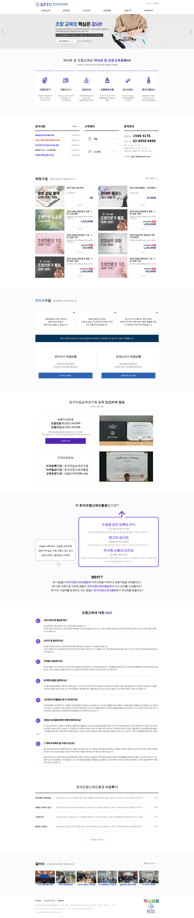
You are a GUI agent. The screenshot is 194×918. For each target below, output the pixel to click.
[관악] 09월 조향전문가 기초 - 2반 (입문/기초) (142, 259)
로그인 (149, 3)
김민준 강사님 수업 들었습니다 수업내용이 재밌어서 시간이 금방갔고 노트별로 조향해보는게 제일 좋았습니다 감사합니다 (101, 817)
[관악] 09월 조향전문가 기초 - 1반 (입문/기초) (79, 236)
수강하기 (80, 205)
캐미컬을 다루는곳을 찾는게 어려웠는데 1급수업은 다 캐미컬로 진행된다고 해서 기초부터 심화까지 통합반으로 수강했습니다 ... (103, 807)
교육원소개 (45, 10)
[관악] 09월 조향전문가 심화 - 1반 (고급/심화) (79, 212)
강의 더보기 (150, 178)
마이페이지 (148, 10)
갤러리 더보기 (149, 863)
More (75, 126)
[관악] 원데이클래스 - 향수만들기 (143, 187)
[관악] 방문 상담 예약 (75, 187)
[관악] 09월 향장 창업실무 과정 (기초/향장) (142, 236)
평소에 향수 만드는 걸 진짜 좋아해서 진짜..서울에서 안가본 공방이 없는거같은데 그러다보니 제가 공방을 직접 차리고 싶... (101, 797)
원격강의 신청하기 (66, 375)
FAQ (95, 138)
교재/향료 (107, 10)
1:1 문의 (97, 151)
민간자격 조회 (65, 441)
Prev (3, 31)
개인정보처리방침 (49, 900)
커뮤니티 (127, 10)
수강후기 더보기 (97, 839)
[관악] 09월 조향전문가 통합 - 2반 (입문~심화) (79, 259)
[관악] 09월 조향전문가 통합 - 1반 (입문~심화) (142, 212)
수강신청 (86, 10)
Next (191, 31)
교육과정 (66, 10)
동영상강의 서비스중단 (128, 375)
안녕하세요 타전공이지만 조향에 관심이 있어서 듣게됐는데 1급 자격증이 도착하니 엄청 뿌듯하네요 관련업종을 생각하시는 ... (102, 826)
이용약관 (38, 900)
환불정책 (61, 900)
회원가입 (156, 3)
